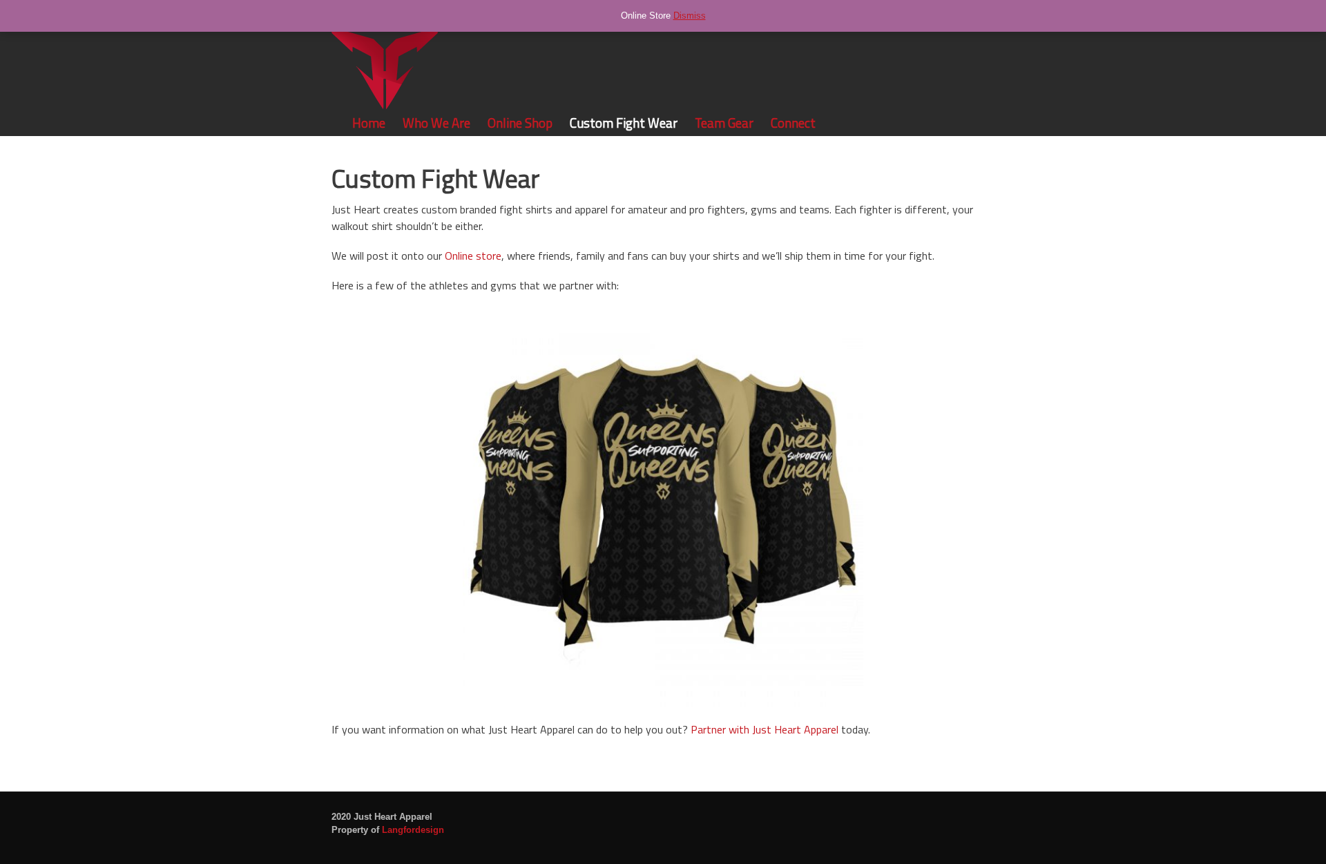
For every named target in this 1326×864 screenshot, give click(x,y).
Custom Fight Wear (624, 123)
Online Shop (520, 123)
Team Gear (724, 123)
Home (368, 123)
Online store (473, 255)
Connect (793, 123)
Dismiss (689, 15)
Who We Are (436, 123)
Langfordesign (413, 830)
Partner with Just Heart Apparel (764, 729)
